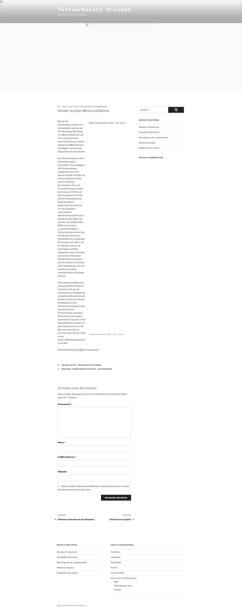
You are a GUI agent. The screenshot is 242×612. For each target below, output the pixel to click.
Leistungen (116, 557)
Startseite (115, 552)
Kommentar (65, 404)
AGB (116, 582)
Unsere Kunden (118, 573)
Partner (114, 567)
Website (62, 471)
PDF (81, 349)
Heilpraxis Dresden (147, 142)
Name (62, 442)
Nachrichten (69, 365)
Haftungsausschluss (123, 585)
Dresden (66, 369)
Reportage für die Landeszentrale (153, 137)
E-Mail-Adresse (67, 457)
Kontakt (117, 589)
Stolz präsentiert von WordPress (71, 605)
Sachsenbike (105, 369)
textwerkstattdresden (93, 107)
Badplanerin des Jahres (149, 148)
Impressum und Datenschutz (124, 578)
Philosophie (116, 562)
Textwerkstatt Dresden (94, 10)
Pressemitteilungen (89, 365)
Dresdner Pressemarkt (149, 127)
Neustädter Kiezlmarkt (149, 132)
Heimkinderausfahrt (84, 369)
